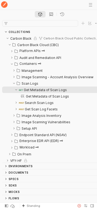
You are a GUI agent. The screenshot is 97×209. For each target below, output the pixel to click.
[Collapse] (7, 38)
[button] (47, 206)
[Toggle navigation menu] (90, 5)
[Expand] (12, 51)
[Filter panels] (6, 23)
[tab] (40, 14)
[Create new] (83, 23)
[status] (13, 205)
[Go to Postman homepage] (4, 5)
